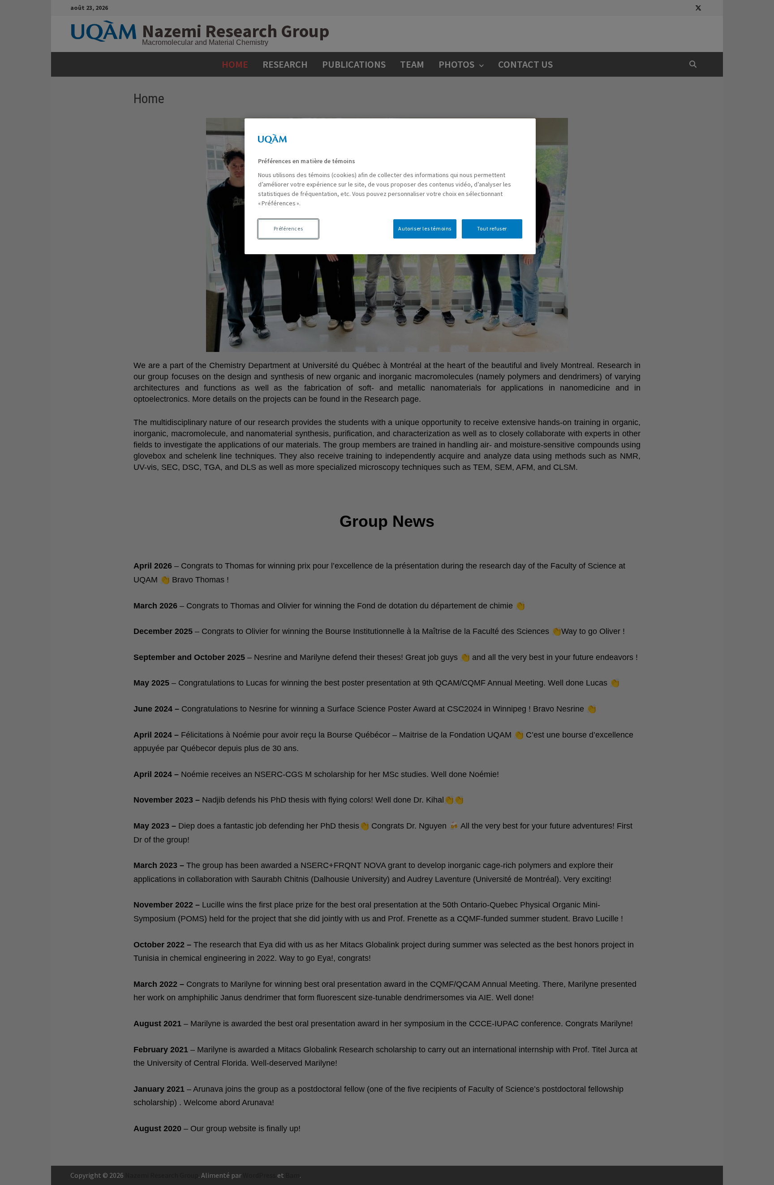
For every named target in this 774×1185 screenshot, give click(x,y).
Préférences (288, 228)
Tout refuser (492, 228)
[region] (390, 186)
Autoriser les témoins (425, 228)
